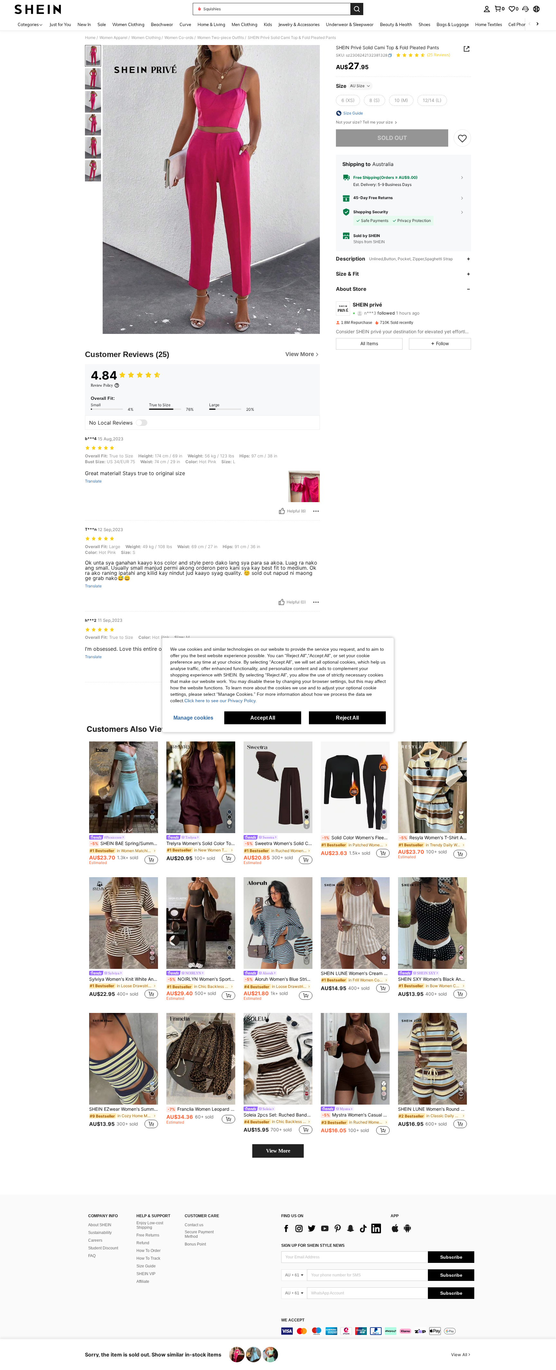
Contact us (194, 1225)
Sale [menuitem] (101, 24)
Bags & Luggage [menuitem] (453, 24)
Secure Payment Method (199, 1234)
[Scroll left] (529, 24)
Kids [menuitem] (268, 24)
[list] (332, 1228)
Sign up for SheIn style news (313, 1245)
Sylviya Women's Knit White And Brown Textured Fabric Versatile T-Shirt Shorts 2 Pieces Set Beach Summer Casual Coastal (123, 979)
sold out (392, 137)
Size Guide (146, 1266)
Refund (142, 1243)
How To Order (148, 1250)
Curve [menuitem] (185, 24)
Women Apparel (113, 37)
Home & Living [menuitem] (211, 24)
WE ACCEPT (292, 1320)
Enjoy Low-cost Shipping (149, 1225)
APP (395, 1216)
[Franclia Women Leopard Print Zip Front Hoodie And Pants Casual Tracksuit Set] (200, 1059)
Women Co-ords (178, 37)
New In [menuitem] (84, 24)
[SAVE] (462, 138)
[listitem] (124, 804)
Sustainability (100, 1232)
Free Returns (147, 1235)
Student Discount (103, 1248)
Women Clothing (146, 37)
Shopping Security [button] (370, 212)
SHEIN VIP (145, 1274)
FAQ (92, 1256)
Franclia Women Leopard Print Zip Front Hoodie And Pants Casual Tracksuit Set (201, 1109)
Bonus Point (195, 1244)
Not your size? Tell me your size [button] (365, 122)
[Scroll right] (537, 24)
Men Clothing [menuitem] (244, 24)
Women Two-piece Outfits (220, 37)
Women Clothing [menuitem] (128, 24)
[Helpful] (282, 511)
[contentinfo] (377, 1331)
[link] (499, 9)
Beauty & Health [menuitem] (396, 24)
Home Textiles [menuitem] (488, 24)
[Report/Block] (316, 511)
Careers (95, 1240)
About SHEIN (99, 1225)
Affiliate (142, 1281)
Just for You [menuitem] (60, 24)
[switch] (141, 422)
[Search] (356, 9)
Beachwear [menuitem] (162, 24)
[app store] (395, 1231)
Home (90, 37)
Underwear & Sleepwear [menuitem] (350, 24)
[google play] (407, 1231)
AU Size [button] (357, 85)
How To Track (148, 1258)
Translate (93, 481)
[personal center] (487, 9)
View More (278, 1151)
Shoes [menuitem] (424, 24)
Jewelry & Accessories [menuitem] (299, 24)
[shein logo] (37, 9)
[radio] (348, 100)
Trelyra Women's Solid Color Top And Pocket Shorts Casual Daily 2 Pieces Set (200, 843)
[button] (525, 9)
